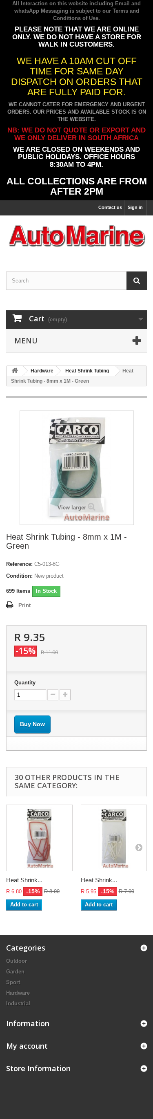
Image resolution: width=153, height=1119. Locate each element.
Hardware (18, 993)
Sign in (135, 207)
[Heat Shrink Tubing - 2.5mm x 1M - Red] (39, 838)
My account (27, 1046)
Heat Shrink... (24, 880)
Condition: (19, 576)
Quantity (24, 682)
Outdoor (16, 961)
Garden (15, 972)
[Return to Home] (14, 371)
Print (24, 605)
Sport (13, 982)
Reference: (19, 564)
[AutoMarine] (76, 236)
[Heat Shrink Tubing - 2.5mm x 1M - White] (114, 838)
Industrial (18, 1003)
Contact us (110, 207)
